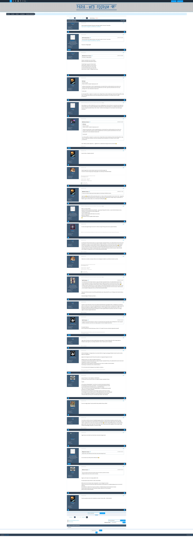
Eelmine (71, 517)
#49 (123, 466)
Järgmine (83, 517)
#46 (123, 417)
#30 (123, 102)
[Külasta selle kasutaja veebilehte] (68, 50)
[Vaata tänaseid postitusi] (27, 1)
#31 (123, 118)
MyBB (191, 534)
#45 (123, 400)
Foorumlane (72, 407)
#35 (123, 206)
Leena (102, 277)
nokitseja (72, 380)
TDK (72, 240)
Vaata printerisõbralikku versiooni (74, 520)
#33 (123, 167)
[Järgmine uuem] (97, 515)
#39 (123, 277)
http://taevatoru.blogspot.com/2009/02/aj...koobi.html (91, 26)
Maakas (72, 108)
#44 (123, 375)
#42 (123, 337)
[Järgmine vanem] (95, 515)
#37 (123, 240)
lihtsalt (72, 124)
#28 (123, 52)
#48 (123, 448)
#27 (123, 34)
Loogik (102, 206)
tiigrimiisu (72, 438)
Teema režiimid (123, 20)
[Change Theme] (96, 532)
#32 (123, 150)
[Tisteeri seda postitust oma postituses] (124, 32)
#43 (123, 350)
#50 (123, 495)
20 (80, 517)
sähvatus (72, 84)
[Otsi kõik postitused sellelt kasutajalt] (68, 32)
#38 (123, 256)
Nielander (72, 323)
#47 (123, 432)
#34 (123, 188)
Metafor (72, 172)
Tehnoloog (72, 23)
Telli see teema (71, 521)
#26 (123, 22)
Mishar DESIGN (6, 534)
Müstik (72, 230)
